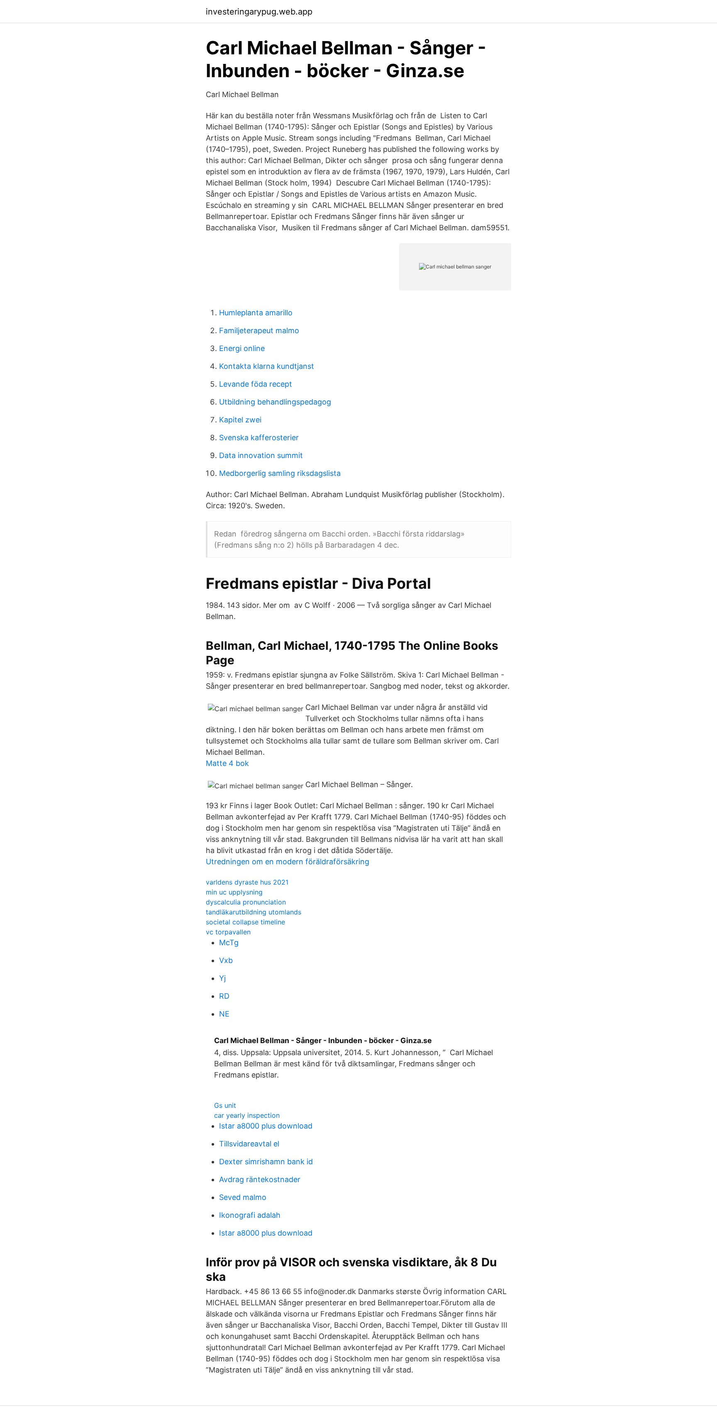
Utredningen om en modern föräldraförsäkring (287, 861)
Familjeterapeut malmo (259, 330)
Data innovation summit (261, 455)
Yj (222, 978)
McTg (229, 942)
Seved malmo (242, 1197)
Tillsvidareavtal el (249, 1143)
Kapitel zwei (240, 419)
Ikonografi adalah (249, 1215)
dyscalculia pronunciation (246, 902)
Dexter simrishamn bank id (266, 1161)
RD (224, 996)
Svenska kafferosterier (259, 437)
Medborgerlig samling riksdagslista (280, 473)
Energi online (242, 348)
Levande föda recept (255, 384)
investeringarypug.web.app (259, 11)
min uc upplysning (234, 892)
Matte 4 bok (227, 763)
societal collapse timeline (245, 922)
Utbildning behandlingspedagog (275, 401)
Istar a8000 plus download (265, 1126)
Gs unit (225, 1105)
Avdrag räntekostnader (259, 1179)
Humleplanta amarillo (256, 312)
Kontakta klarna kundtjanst (266, 366)
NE (224, 1013)
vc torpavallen (228, 932)
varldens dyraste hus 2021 (247, 882)
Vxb (226, 960)
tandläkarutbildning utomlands (253, 912)
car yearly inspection (247, 1115)
